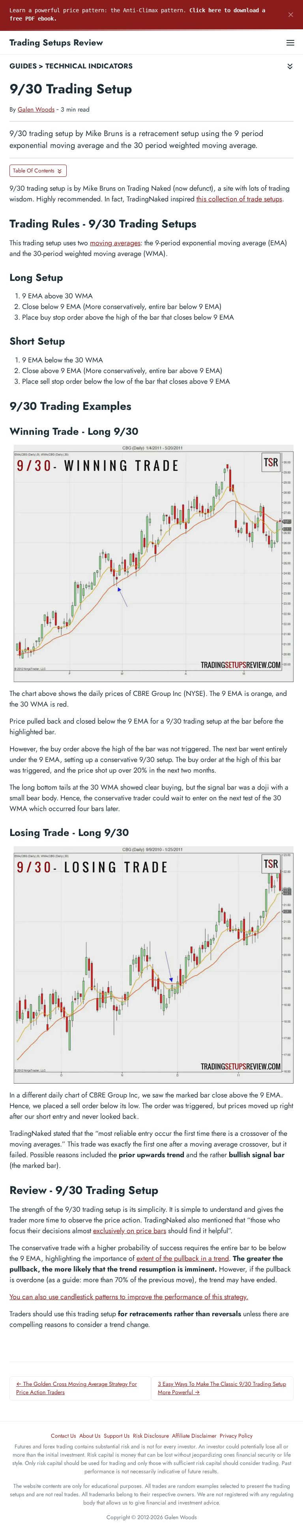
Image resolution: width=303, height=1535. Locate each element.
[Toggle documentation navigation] (290, 66)
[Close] (291, 15)
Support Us (117, 1436)
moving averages (115, 243)
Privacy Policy (236, 1436)
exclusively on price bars (129, 1231)
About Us (90, 1436)
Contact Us (63, 1436)
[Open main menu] (290, 42)
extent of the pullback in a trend (183, 1258)
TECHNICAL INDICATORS (89, 66)
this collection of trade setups (239, 199)
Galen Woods (36, 109)
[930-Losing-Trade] (151, 965)
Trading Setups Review (56, 42)
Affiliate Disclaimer (194, 1436)
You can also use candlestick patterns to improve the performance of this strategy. (128, 1297)
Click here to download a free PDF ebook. (137, 14)
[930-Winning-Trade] (151, 563)
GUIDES (23, 66)
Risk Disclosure (151, 1436)
